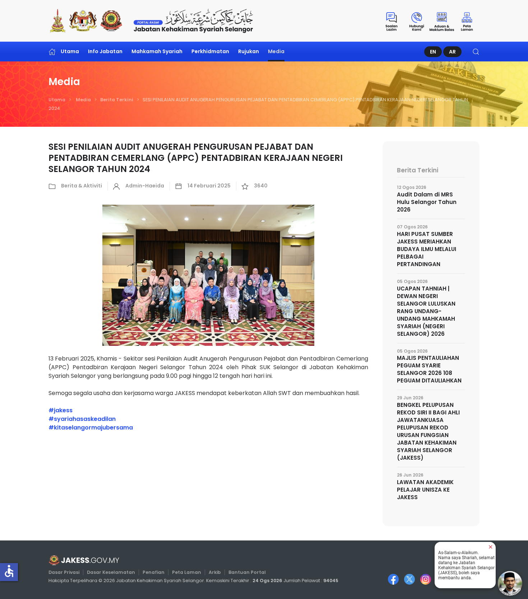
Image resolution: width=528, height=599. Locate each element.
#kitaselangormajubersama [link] (90, 427)
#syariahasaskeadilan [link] (82, 419)
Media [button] (276, 51)
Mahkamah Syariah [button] (156, 51)
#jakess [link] (60, 410)
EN (433, 51)
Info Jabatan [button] (105, 51)
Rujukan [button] (248, 51)
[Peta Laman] (467, 20)
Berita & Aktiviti (81, 185)
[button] (476, 51)
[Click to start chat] (510, 583)
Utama (70, 51)
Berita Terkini (116, 100)
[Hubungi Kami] (416, 20)
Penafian (154, 572)
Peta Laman (186, 572)
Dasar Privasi (63, 572)
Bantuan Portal (247, 572)
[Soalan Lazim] (391, 20)
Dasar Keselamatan (111, 572)
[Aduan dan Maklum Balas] (441, 20)
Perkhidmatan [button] (210, 51)
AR (452, 51)
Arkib (215, 572)
